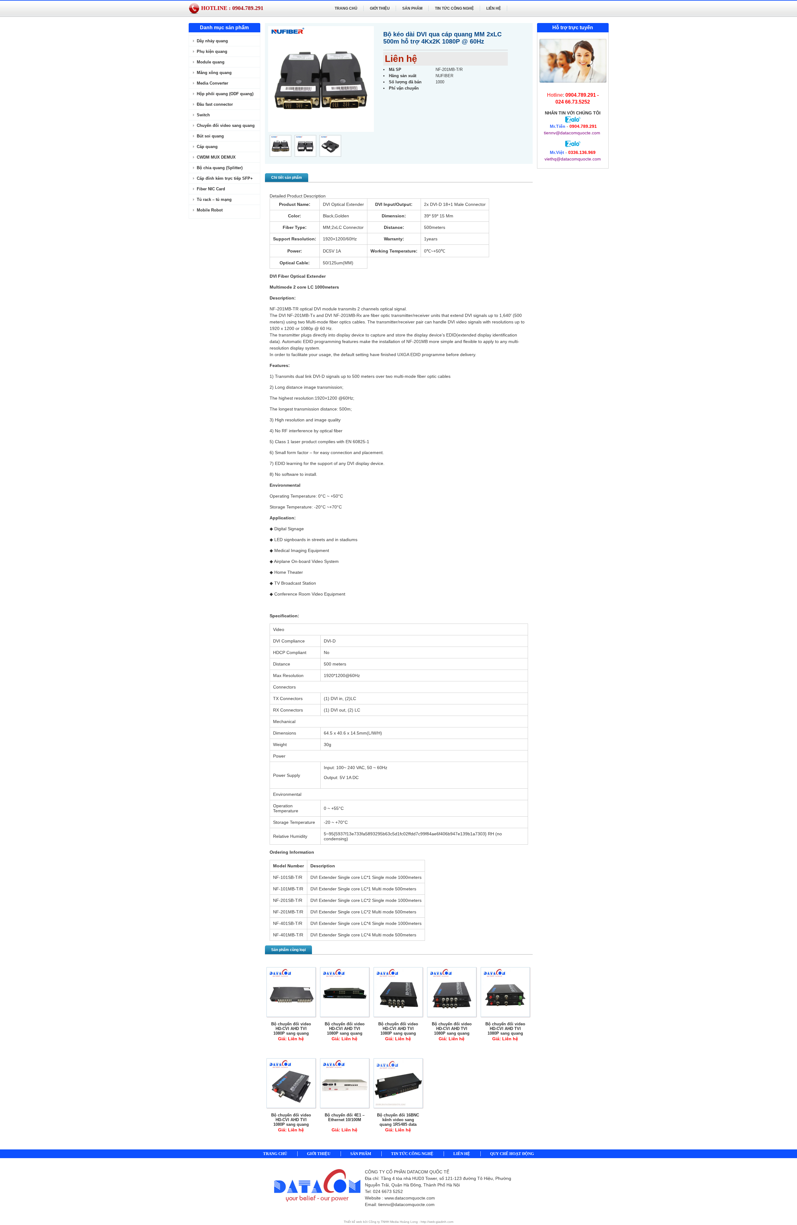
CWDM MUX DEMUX (216, 157)
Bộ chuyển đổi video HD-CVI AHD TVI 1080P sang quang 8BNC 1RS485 (398, 1031)
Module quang (210, 62)
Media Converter (212, 83)
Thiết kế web (353, 1221)
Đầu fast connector (215, 104)
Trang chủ (346, 8)
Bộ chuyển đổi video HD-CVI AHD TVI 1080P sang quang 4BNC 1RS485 (452, 1031)
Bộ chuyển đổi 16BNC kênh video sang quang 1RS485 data (398, 1120)
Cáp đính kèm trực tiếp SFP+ (225, 178)
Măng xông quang (214, 72)
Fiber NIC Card (211, 189)
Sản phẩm (412, 8)
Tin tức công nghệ (454, 8)
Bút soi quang (210, 136)
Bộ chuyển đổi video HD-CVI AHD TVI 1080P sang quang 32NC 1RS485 (291, 1031)
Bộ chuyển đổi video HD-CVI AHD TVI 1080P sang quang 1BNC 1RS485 (291, 1122)
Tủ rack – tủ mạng (214, 199)
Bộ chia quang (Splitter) (220, 167)
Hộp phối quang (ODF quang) (225, 93)
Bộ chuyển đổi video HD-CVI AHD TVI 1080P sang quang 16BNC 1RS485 (345, 1031)
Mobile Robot (210, 210)
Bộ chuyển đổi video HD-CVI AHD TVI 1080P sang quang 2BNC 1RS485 (505, 1031)
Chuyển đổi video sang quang (226, 125)
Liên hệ (493, 8)
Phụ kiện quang (212, 51)
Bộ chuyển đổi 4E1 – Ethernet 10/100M (345, 1117)
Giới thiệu (380, 8)
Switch (203, 115)
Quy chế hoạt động (512, 1153)
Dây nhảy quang (212, 41)
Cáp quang (207, 146)
